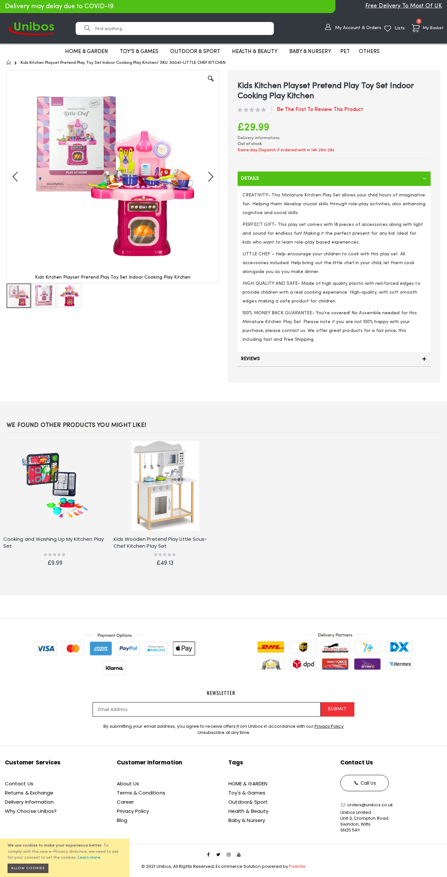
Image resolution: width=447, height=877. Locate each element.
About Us (128, 783)
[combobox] (175, 28)
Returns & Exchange (29, 792)
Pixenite (297, 866)
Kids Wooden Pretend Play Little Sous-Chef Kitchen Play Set (160, 542)
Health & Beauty (248, 811)
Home (9, 62)
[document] (66, 858)
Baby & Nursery (246, 820)
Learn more (89, 857)
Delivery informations (259, 138)
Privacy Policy (329, 726)
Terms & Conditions (141, 792)
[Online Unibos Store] (32, 28)
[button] (211, 83)
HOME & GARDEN (247, 783)
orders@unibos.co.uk (369, 805)
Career (125, 801)
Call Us (367, 783)
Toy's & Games (246, 792)
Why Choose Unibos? (31, 811)
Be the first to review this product (320, 109)
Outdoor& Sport (248, 801)
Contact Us (19, 783)
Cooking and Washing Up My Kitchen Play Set (53, 542)
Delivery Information (29, 801)
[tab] (334, 179)
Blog (122, 820)
